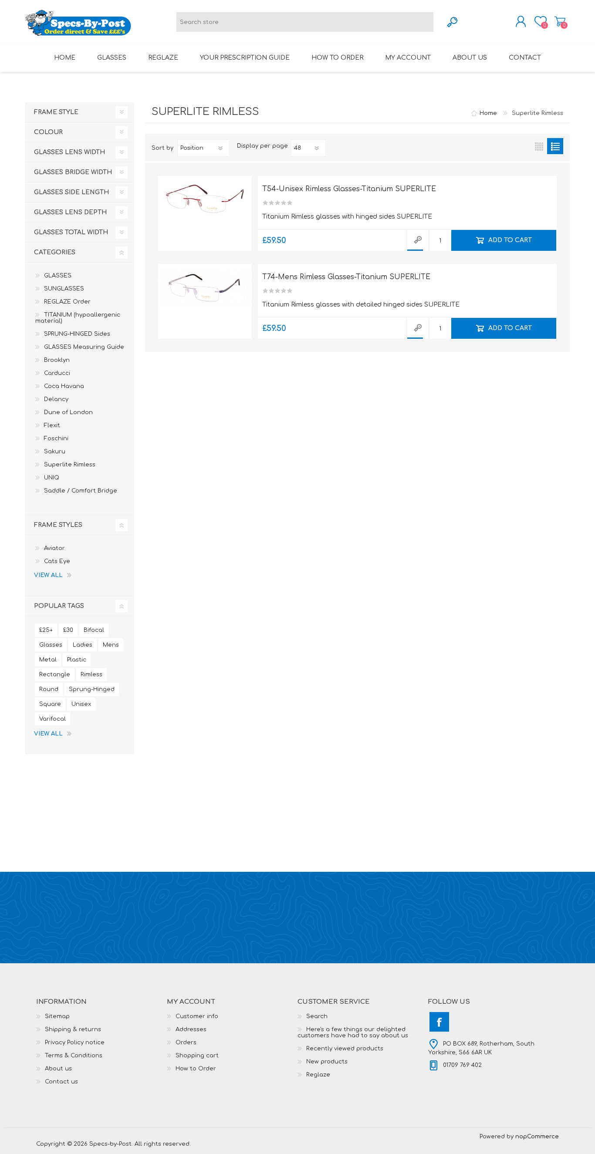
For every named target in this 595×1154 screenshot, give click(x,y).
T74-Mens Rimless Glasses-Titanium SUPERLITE (346, 277)
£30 (68, 630)
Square (50, 704)
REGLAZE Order (67, 302)
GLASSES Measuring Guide (84, 347)
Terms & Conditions (73, 1056)
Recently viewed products (344, 1049)
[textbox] (304, 22)
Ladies (82, 645)
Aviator (54, 548)
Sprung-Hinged (92, 689)
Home (488, 113)
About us (58, 1069)
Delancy (56, 399)
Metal (48, 660)
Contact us (61, 1082)
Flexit (52, 425)
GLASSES (57, 276)
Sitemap (57, 1016)
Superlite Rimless (69, 465)
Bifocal (94, 630)
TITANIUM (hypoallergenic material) (77, 318)
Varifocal (52, 719)
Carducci (57, 373)
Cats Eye (57, 561)
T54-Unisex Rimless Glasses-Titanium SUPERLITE (349, 189)
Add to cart (509, 240)
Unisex (81, 704)
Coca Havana (64, 386)
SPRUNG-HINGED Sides (77, 334)
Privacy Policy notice (75, 1042)
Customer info (197, 1016)
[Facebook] (439, 1022)
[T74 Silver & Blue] (205, 287)
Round (48, 689)
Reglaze (318, 1075)
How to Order (196, 1069)
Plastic (76, 660)
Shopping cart (560, 21)
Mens (111, 645)
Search (317, 1016)
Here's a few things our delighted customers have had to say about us (353, 1032)
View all (48, 575)
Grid (539, 146)
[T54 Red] (205, 199)
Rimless (91, 674)
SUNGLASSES (64, 289)
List (555, 146)
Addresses (191, 1029)
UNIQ (51, 478)
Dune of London (68, 412)
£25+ (46, 630)
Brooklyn (57, 360)
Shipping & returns (73, 1029)
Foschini (56, 438)
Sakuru (54, 452)
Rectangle (54, 674)
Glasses (50, 645)
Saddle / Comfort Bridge (80, 491)
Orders (186, 1042)
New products (327, 1062)
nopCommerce (537, 1137)
